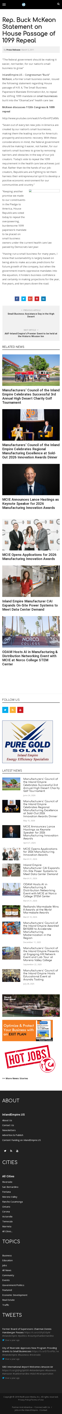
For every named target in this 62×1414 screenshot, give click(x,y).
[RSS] (13, 710)
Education (7, 1260)
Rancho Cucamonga (12, 1201)
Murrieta (6, 1226)
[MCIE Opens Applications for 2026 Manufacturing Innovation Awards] (31, 534)
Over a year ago (12, 1340)
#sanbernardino (21, 1373)
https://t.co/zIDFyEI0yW (37, 1332)
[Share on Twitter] (23, 298)
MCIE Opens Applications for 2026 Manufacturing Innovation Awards (29, 557)
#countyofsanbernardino (41, 1335)
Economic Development (14, 1294)
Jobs (4, 1265)
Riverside (7, 1181)
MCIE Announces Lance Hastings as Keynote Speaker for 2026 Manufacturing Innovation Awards (30, 503)
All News (6, 1270)
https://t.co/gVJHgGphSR (15, 1370)
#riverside (35, 1354)
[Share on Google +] (30, 298)
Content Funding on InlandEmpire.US (21, 1140)
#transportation (44, 1373)
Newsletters (9, 1130)
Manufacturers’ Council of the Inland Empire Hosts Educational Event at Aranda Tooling (40, 975)
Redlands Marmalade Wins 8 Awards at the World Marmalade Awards (41, 909)
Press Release (13, 49)
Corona (6, 1211)
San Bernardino (10, 1186)
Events (6, 1280)
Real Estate (8, 1299)
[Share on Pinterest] (37, 298)
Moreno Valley (9, 1196)
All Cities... (7, 1231)
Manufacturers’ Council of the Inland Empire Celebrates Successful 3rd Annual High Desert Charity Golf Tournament (31, 396)
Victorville (7, 1216)
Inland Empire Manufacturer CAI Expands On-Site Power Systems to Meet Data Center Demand (30, 605)
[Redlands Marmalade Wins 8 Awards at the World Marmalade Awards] (11, 911)
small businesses (47, 96)
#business (23, 1354)
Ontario (6, 1206)
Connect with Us (42, 1407)
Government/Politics (13, 1285)
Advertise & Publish (12, 1135)
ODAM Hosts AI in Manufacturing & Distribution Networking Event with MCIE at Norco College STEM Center (30, 658)
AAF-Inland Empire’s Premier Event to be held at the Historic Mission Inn (31, 335)
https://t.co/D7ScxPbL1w (45, 1351)
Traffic (5, 1304)
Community (8, 1275)
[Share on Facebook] (17, 298)
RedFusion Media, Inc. (30, 1396)
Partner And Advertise (22, 1407)
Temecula (7, 1221)
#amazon (7, 1373)
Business (7, 1255)
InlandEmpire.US (12, 74)
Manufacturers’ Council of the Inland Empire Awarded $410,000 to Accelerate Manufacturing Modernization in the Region (41, 930)
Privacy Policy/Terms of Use (31, 1399)
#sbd (33, 1373)
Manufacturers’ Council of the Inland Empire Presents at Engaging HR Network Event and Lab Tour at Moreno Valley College (41, 954)
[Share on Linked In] (43, 298)
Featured (7, 1289)
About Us (7, 1120)
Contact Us (8, 1125)
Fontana (6, 1191)
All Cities (8, 1176)
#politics (22, 1335)
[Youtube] (20, 710)
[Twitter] (5, 710)
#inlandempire (9, 1335)
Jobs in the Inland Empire (26, 1410)
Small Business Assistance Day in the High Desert (31, 315)
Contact (43, 1410)
